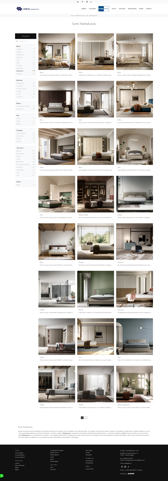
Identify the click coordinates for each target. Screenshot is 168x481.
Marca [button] (18, 46)
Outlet (114, 8)
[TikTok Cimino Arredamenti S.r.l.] (90, 1)
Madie (16, 467)
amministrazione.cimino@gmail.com (134, 460)
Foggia (18, 156)
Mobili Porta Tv (54, 452)
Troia (17, 175)
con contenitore (21, 133)
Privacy (122, 470)
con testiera (20, 136)
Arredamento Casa (79, 15)
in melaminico (20, 83)
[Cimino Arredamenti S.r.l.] (47, 9)
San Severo (19, 167)
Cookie (127, 470)
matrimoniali (19, 109)
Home (72, 15)
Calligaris (19, 52)
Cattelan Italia (20, 54)
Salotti (17, 469)
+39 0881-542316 (127, 458)
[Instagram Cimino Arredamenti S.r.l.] (87, 1)
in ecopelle (19, 86)
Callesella (19, 49)
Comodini (53, 469)
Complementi (89, 463)
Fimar (18, 60)
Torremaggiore (20, 170)
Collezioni (92, 8)
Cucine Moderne (19, 455)
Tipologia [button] (19, 130)
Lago (17, 62)
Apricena (18, 151)
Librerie (17, 463)
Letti (87, 15)
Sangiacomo (19, 68)
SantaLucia (19, 71)
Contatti (149, 8)
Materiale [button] (19, 80)
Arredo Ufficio (89, 469)
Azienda (83, 8)
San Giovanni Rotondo (22, 164)
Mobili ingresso (54, 455)
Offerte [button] (18, 182)
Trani (17, 172)
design (18, 121)
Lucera (18, 159)
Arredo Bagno (54, 461)
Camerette (89, 455)
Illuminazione (89, 460)
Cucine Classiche (20, 457)
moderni (18, 124)
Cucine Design (19, 453)
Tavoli (52, 457)
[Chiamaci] (78, 1)
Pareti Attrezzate (19, 465)
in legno (18, 91)
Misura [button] (18, 103)
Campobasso (20, 153)
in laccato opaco (21, 88)
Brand (141, 8)
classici (18, 118)
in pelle (18, 94)
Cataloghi (122, 8)
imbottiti (18, 138)
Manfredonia (19, 161)
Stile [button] (17, 115)
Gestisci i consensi (137, 470)
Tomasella (19, 73)
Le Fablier (19, 65)
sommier (18, 141)
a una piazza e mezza (22, 106)
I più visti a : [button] (20, 148)
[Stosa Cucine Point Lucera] (103, 8)
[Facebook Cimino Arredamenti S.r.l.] (82, 1)
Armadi (88, 452)
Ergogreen (19, 57)
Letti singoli (89, 450)
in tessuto (19, 97)
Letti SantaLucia (93, 15)
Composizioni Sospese (56, 450)
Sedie (52, 459)
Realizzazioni (132, 8)
